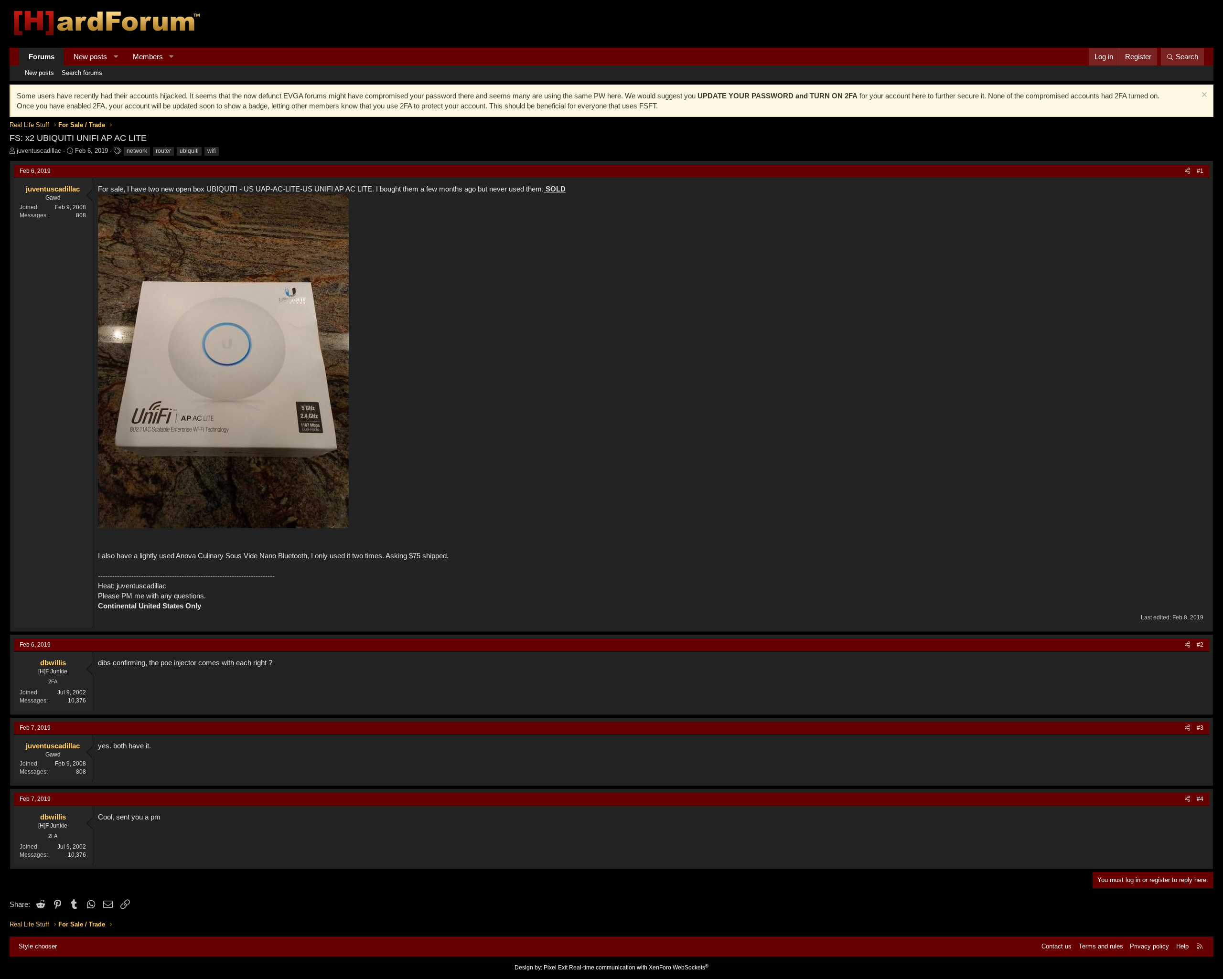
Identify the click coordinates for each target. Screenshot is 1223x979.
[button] (115, 56)
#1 (1200, 171)
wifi (211, 151)
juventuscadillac (39, 150)
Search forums (82, 72)
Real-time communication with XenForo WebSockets (638, 967)
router (163, 151)
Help (1182, 946)
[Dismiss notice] (1203, 96)
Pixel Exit (556, 967)
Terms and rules (1101, 946)
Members (148, 57)
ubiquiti (189, 151)
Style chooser (38, 946)
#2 (1200, 644)
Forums (41, 57)
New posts (90, 57)
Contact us (1056, 946)
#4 (1200, 799)
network (137, 151)
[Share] (1187, 171)
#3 (1200, 727)
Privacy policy (1149, 946)
